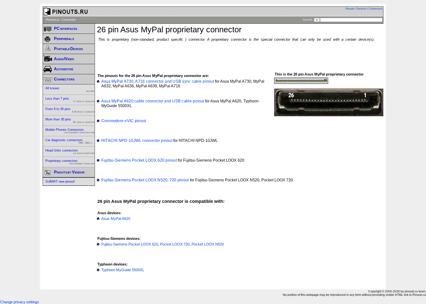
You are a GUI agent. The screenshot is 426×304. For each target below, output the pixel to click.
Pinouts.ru (52, 19)
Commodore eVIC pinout (123, 120)
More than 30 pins (70, 120)
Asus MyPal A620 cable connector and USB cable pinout (152, 101)
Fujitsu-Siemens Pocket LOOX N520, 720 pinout (145, 180)
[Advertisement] (240, 54)
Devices (361, 8)
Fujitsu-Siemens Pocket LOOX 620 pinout (139, 160)
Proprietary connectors (70, 162)
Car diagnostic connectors (70, 141)
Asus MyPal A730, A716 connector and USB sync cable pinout (157, 81)
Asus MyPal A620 (115, 219)
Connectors (376, 8)
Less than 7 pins (70, 100)
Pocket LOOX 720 (175, 244)
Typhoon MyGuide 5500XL (122, 270)
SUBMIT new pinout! (60, 181)
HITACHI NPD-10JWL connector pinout (136, 140)
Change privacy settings (19, 302)
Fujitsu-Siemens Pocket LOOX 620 (129, 244)
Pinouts (349, 8)
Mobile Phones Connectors (70, 131)
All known (70, 89)
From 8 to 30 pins (70, 110)
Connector (69, 19)
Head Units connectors (70, 151)
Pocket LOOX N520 (208, 244)
